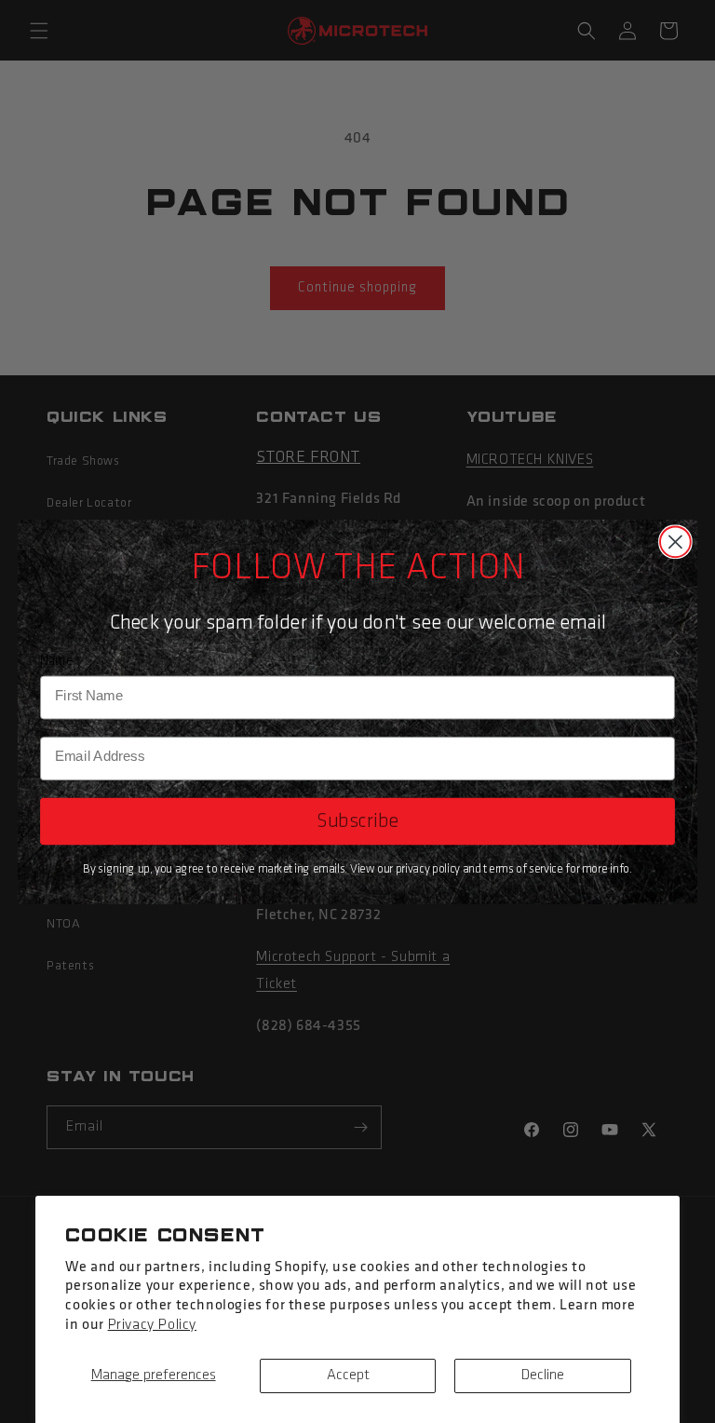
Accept (348, 1375)
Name (57, 661)
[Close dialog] (675, 541)
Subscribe (357, 820)
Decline (542, 1375)
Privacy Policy (152, 1325)
